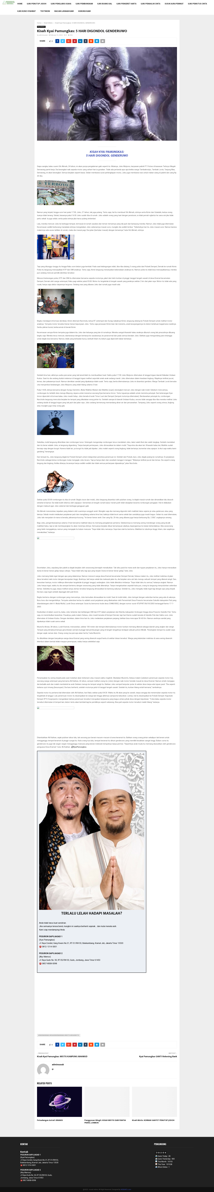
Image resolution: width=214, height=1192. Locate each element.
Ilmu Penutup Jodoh (36, 4)
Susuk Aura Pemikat (174, 4)
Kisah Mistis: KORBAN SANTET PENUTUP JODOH (153, 1120)
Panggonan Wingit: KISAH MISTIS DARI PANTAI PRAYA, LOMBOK (105, 1122)
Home (19, 4)
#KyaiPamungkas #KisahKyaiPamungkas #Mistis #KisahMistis (58, 1035)
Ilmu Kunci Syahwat (26, 11)
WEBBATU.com (126, 1189)
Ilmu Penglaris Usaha (61, 4)
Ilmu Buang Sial (104, 4)
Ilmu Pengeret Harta (126, 4)
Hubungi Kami (84, 11)
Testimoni (45, 11)
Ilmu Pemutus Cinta (197, 4)
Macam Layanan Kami (64, 11)
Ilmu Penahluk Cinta (150, 4)
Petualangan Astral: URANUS (50, 1120)
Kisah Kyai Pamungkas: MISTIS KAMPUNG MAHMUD (62, 1056)
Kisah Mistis (41, 26)
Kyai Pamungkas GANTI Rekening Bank (158, 1056)
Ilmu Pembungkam (84, 4)
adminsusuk (43, 35)
